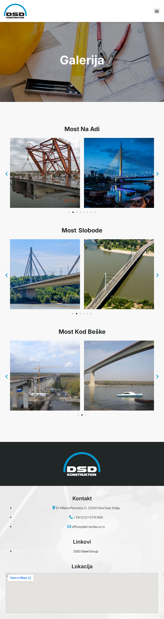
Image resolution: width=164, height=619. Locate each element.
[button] (156, 11)
